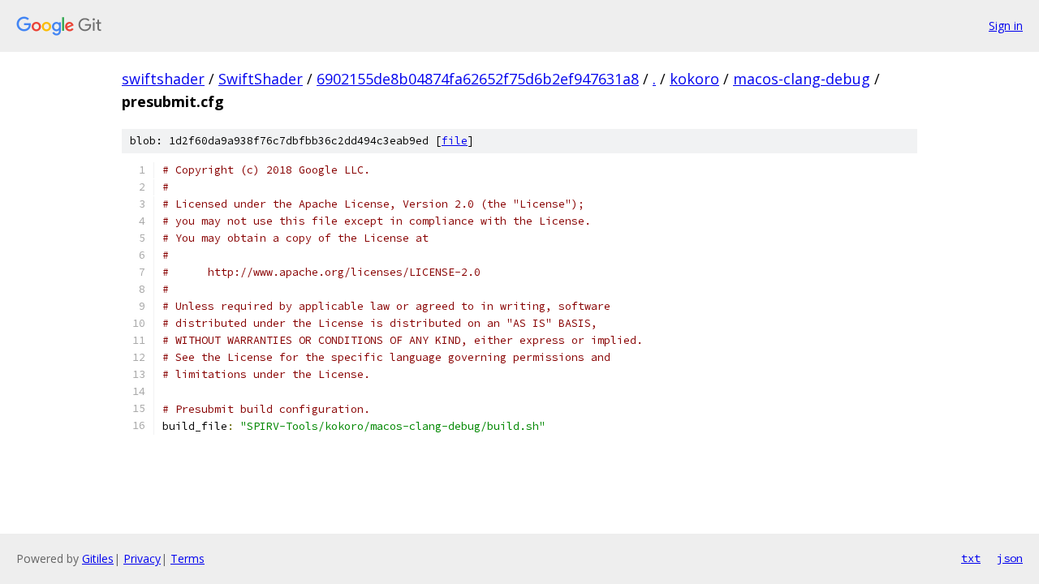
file (455, 141)
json (1010, 558)
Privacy (142, 558)
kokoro (694, 78)
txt (971, 558)
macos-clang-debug (801, 78)
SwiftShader (260, 78)
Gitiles (98, 558)
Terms (187, 558)
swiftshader (163, 78)
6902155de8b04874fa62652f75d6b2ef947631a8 (478, 78)
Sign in (1006, 25)
